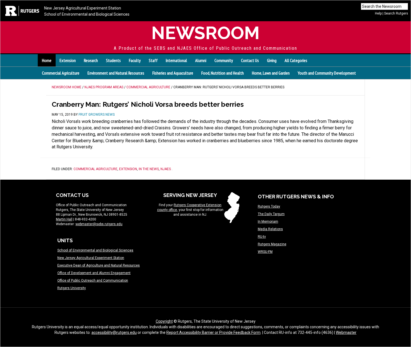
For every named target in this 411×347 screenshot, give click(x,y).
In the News (149, 169)
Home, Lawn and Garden (271, 73)
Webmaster (346, 332)
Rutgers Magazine (272, 244)
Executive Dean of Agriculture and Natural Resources (98, 265)
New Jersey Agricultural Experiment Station (82, 8)
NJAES (165, 169)
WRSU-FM (265, 252)
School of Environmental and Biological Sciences (86, 14)
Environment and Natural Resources (116, 73)
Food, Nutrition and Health (222, 73)
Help (378, 13)
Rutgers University (71, 288)
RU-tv (262, 237)
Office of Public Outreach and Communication (92, 280)
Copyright (164, 321)
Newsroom (205, 32)
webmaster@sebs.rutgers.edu (98, 224)
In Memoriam (268, 222)
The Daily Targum (271, 214)
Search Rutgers (396, 13)
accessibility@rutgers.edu (114, 332)
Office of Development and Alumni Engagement (94, 273)
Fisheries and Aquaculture (172, 73)
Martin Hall (64, 219)
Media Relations (270, 229)
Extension (128, 169)
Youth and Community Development (327, 73)
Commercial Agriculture (60, 73)
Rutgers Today (269, 206)
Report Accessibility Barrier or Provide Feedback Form (213, 332)
